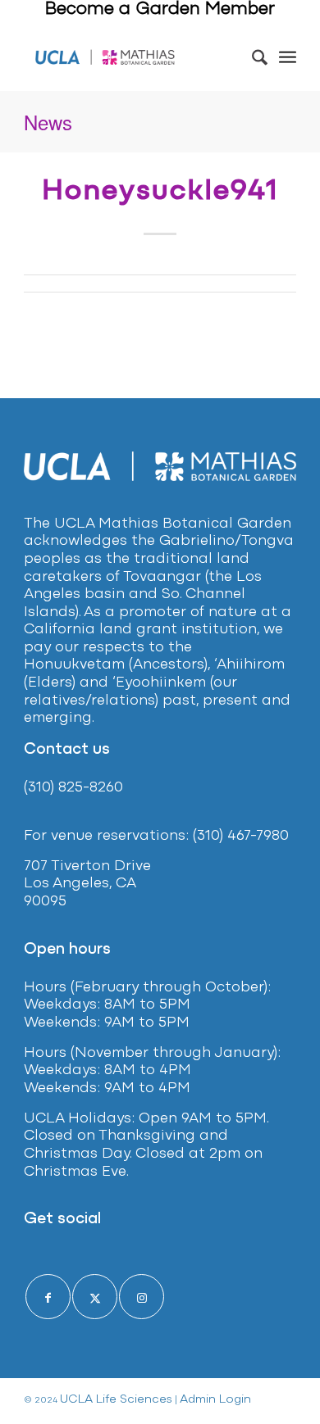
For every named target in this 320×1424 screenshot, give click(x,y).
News (48, 121)
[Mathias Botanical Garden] (105, 57)
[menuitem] (251, 57)
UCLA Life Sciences (116, 1400)
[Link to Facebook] (48, 1296)
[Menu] (287, 57)
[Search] (251, 57)
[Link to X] (94, 1296)
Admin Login (215, 1400)
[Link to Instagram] (141, 1296)
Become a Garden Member (160, 9)
